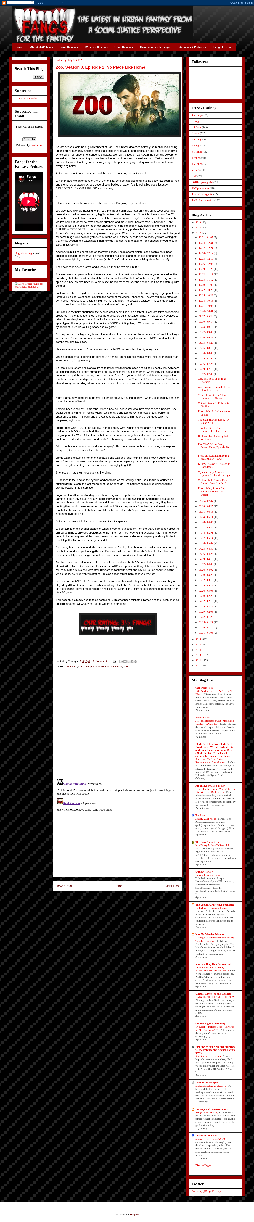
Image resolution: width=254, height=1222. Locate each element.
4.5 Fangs (197, 163)
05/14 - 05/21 (206, 533)
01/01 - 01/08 (206, 632)
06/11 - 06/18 (206, 511)
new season (102, 666)
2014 (199, 649)
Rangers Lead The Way (207, 1112)
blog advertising (23, 253)
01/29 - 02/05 (206, 611)
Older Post (172, 886)
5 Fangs (196, 170)
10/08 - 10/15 (206, 300)
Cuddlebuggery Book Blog (210, 1023)
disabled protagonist (202, 194)
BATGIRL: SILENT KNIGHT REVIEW (215, 997)
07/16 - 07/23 (206, 364)
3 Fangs (196, 145)
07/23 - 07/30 (206, 358)
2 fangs (195, 133)
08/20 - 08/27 (206, 337)
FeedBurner (36, 145)
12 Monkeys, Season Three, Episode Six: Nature (212, 397)
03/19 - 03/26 (206, 575)
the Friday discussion (203, 200)
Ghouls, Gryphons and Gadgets (213, 993)
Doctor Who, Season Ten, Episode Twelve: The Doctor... (211, 491)
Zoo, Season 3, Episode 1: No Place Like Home (214, 389)
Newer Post (64, 886)
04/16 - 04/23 (206, 554)
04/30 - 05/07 (206, 543)
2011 (199, 665)
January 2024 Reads (205, 818)
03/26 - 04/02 (206, 569)
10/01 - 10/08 (206, 306)
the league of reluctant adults (211, 1109)
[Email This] (121, 661)
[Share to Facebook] (132, 661)
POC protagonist (200, 188)
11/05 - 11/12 (206, 279)
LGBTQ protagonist (202, 182)
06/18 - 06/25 (206, 506)
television (116, 666)
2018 (199, 227)
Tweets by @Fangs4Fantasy (206, 1191)
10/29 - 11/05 (206, 285)
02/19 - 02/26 (206, 596)
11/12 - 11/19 (206, 274)
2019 (199, 222)
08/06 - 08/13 (206, 348)
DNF (194, 176)
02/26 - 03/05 (206, 590)
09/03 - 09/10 (206, 327)
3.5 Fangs (71, 666)
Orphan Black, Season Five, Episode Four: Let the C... (213, 482)
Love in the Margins (206, 1082)
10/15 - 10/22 (206, 295)
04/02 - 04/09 (206, 564)
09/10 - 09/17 (206, 321)
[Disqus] (118, 723)
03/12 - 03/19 (206, 580)
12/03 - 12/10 (206, 258)
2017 (199, 233)
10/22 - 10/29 (206, 290)
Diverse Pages (203, 1165)
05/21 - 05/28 (206, 527)
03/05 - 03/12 (206, 585)
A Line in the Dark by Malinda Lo (212, 970)
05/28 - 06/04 (206, 522)
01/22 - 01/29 (206, 617)
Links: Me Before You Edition (210, 1085)
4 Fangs (196, 158)
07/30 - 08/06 (206, 353)
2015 (199, 644)
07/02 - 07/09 (206, 374)
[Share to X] (128, 661)
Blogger (134, 1214)
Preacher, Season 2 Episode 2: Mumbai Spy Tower (214, 457)
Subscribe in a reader (26, 98)
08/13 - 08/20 (206, 342)
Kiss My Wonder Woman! (210, 934)
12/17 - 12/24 (206, 248)
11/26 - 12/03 (206, 264)
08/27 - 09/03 (206, 332)
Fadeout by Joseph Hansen (209, 875)
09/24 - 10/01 (206, 311)
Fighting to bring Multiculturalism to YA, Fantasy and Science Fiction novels (215, 1050)
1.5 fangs (196, 127)
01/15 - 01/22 (206, 622)
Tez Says (200, 815)
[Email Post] (114, 661)
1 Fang (195, 121)
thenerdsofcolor (204, 687)
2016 (199, 639)
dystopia (89, 666)
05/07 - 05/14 (206, 538)
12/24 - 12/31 (206, 242)
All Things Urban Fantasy (210, 785)
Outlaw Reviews (204, 871)
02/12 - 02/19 (206, 601)
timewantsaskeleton (206, 1135)
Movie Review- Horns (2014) (210, 1138)
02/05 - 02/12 (206, 606)
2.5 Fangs (197, 139)
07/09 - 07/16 (206, 369)
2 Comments (100, 661)
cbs (80, 666)
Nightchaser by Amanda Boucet (211, 908)
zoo (125, 666)
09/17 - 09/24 (206, 316)
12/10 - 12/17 (206, 253)
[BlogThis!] (125, 661)
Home (118, 886)
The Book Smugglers (207, 842)
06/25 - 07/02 (206, 501)
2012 (199, 660)
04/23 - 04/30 (206, 548)
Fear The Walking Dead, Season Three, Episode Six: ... (214, 447)
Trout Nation (202, 717)
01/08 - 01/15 (206, 627)
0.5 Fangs (197, 115)
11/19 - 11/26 (206, 269)
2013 (199, 655)
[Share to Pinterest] (135, 661)
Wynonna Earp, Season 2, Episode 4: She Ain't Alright (214, 474)
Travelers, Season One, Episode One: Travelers (212, 430)
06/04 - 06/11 (206, 517)
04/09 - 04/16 (206, 559)
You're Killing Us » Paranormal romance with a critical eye (213, 966)
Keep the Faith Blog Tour (208, 1056)
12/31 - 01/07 (206, 237)
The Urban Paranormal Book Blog (214, 904)
